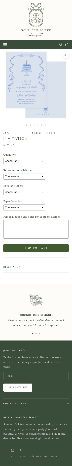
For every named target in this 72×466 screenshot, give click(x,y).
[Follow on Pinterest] (21, 450)
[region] (36, 309)
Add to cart (36, 248)
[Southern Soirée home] (36, 20)
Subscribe (17, 387)
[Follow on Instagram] (12, 450)
